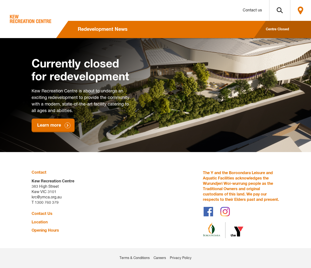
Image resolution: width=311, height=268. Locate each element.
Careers (160, 258)
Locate (300, 10)
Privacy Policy (180, 258)
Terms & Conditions (135, 258)
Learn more (49, 125)
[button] (279, 10)
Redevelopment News (103, 29)
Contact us (252, 10)
